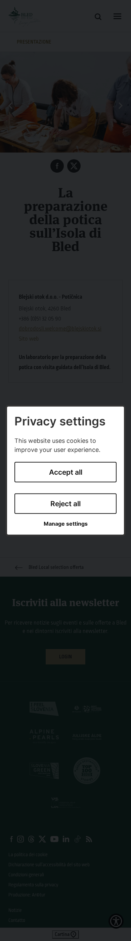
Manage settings (66, 524)
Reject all (65, 503)
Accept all (65, 472)
